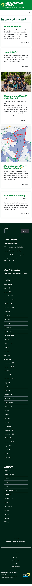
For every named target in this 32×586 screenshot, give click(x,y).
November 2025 (9, 300)
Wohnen (6, 522)
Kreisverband (8, 494)
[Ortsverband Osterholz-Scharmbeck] (3, 5)
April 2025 (7, 319)
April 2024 (7, 355)
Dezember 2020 (9, 430)
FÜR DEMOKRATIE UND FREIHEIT (14, 7)
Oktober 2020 (8, 438)
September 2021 (9, 402)
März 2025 (7, 323)
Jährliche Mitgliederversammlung (14, 196)
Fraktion (6, 482)
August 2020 (8, 446)
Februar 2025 (8, 327)
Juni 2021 (7, 414)
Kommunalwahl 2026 (10, 243)
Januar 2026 (7, 292)
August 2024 (8, 343)
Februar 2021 (8, 426)
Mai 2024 (7, 351)
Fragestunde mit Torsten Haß (13, 27)
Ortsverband (8, 506)
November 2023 (9, 363)
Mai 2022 (7, 387)
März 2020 (7, 458)
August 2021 (8, 406)
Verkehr (6, 518)
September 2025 (9, 308)
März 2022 (7, 390)
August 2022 (8, 383)
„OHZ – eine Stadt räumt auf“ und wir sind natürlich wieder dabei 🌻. (15, 167)
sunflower (12, 576)
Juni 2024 (7, 347)
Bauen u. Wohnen (9, 474)
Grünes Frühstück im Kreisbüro (13, 251)
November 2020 (9, 434)
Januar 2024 (7, 359)
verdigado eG (10, 577)
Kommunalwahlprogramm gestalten (14, 255)
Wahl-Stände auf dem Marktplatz (13, 247)
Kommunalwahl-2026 (10, 490)
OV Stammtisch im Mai (10, 52)
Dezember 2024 (9, 335)
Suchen (6, 228)
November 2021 (9, 398)
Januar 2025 (7, 331)
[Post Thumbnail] (16, 82)
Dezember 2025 (9, 296)
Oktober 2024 (8, 339)
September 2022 (9, 379)
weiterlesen (24, 43)
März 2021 (7, 422)
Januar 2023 (7, 375)
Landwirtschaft (8, 498)
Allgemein (7, 471)
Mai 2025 (7, 315)
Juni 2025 (7, 312)
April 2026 (7, 288)
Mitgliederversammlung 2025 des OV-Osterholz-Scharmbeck (15, 97)
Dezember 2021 (9, 394)
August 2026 (8, 284)
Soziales (6, 510)
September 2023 (9, 367)
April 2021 (7, 418)
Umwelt (6, 514)
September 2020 (9, 442)
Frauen (6, 486)
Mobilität (7, 502)
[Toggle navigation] (29, 12)
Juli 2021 (7, 410)
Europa (6, 478)
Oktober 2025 (8, 304)
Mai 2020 (7, 454)
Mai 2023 (7, 371)
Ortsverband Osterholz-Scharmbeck (14, 4)
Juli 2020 (7, 450)
